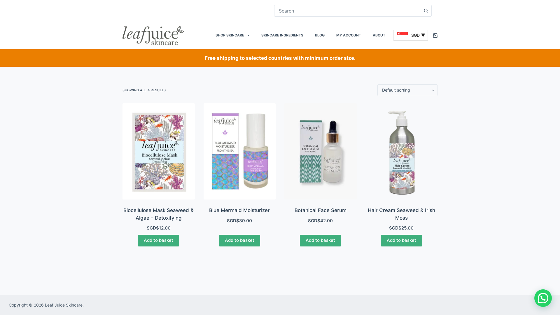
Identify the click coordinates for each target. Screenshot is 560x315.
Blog (320, 35)
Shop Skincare (230, 35)
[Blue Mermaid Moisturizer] (240, 151)
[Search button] (425, 10)
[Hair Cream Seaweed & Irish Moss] (401, 151)
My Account (348, 35)
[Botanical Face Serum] (320, 151)
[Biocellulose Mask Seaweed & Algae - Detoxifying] (159, 151)
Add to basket (158, 240)
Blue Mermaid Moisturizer (239, 210)
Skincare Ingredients (282, 35)
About (379, 35)
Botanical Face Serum (320, 210)
